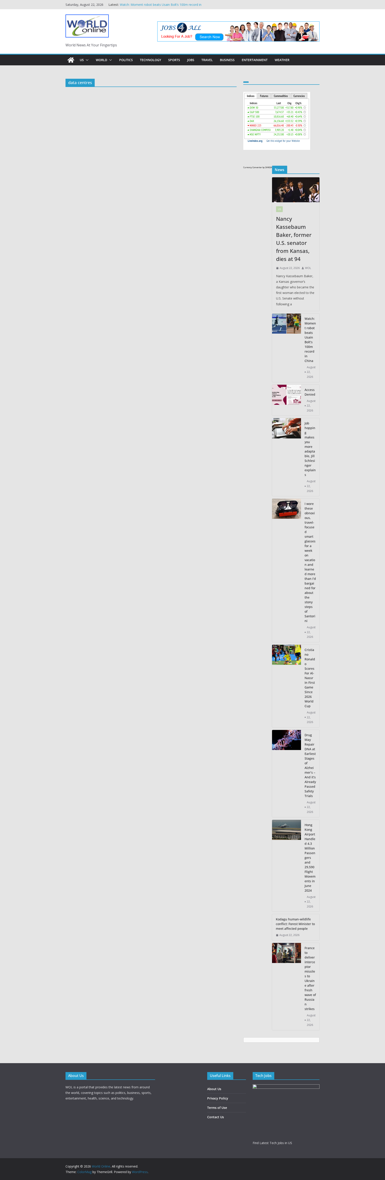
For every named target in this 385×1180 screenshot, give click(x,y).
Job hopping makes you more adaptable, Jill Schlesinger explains (310, 449)
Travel (207, 60)
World (101, 60)
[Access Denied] (286, 400)
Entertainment (255, 60)
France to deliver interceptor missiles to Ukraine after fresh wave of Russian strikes (310, 978)
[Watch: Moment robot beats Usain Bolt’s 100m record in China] (286, 348)
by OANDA (267, 167)
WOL (308, 268)
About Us (214, 1089)
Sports (174, 60)
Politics (126, 60)
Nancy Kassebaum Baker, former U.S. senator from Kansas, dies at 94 (293, 238)
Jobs (190, 60)
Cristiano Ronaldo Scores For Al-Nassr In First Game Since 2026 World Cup (310, 678)
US (82, 60)
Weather (282, 60)
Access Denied (310, 392)
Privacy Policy (217, 1098)
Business (227, 60)
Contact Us (215, 1117)
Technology (150, 60)
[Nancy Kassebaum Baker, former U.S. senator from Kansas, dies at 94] (295, 189)
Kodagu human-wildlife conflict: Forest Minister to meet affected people (295, 924)
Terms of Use (217, 1108)
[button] (86, 60)
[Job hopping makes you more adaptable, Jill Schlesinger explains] (286, 457)
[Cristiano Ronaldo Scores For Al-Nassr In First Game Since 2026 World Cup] (286, 686)
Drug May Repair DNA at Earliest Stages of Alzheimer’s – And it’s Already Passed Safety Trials (310, 765)
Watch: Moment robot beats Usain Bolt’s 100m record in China (310, 339)
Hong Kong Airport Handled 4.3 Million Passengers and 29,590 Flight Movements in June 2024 (310, 858)
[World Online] (71, 60)
